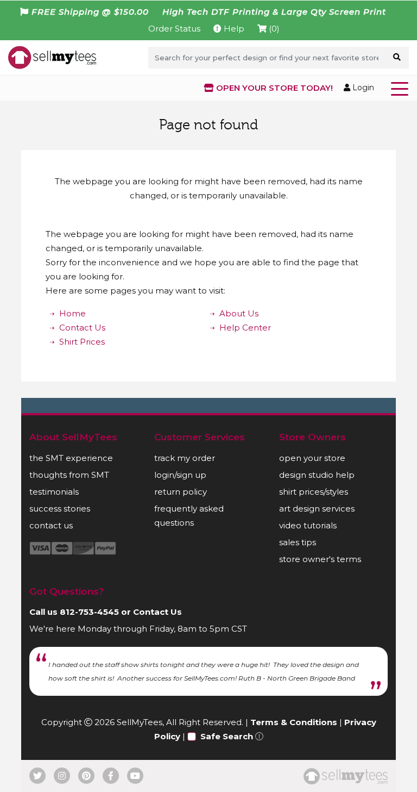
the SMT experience (71, 458)
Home (72, 313)
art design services (317, 508)
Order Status (174, 28)
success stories (59, 508)
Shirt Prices (82, 341)
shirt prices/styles (313, 492)
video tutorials (308, 525)
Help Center (245, 327)
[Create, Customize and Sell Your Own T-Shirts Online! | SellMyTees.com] (52, 57)
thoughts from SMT (69, 475)
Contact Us (82, 327)
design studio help (317, 475)
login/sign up (180, 475)
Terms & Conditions (293, 722)
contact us (51, 525)
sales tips (297, 542)
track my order (184, 458)
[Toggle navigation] (401, 88)
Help (233, 28)
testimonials (54, 492)
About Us (238, 313)
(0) (273, 28)
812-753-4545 (89, 612)
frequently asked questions (189, 515)
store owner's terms (320, 559)
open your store (312, 458)
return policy (180, 492)
